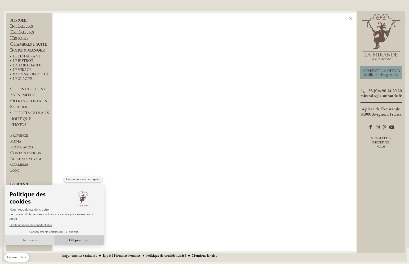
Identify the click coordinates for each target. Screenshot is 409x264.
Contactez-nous (25, 152)
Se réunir (20, 107)
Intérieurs (21, 26)
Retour (350, 19)
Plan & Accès (21, 147)
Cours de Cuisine (27, 89)
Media (15, 141)
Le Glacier (22, 79)
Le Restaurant (26, 56)
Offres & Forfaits (28, 101)
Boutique (20, 118)
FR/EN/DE (23, 184)
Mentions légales (204, 255)
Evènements (22, 95)
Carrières (19, 164)
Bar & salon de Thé (30, 74)
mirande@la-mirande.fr (381, 95)
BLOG (14, 170)
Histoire (19, 38)
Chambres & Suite (28, 44)
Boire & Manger (27, 50)
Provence (19, 135)
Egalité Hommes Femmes (122, 255)
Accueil (18, 20)
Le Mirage (22, 70)
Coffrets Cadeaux (29, 113)
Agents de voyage (26, 158)
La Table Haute (26, 65)
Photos (18, 124)
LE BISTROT (23, 61)
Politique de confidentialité (166, 255)
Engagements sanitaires (79, 255)
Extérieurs (22, 32)
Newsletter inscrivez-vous (381, 142)
